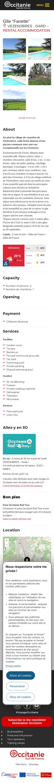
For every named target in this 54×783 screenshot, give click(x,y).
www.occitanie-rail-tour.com (17, 519)
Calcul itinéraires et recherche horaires (22, 486)
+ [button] (7, 540)
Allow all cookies (20, 675)
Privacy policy (13, 665)
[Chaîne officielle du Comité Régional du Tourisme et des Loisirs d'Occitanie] (36, 705)
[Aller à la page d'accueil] (17, 5)
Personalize (17, 686)
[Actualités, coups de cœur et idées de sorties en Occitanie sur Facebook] (27, 705)
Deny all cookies (20, 697)
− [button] (7, 545)
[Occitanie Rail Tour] (19, 453)
